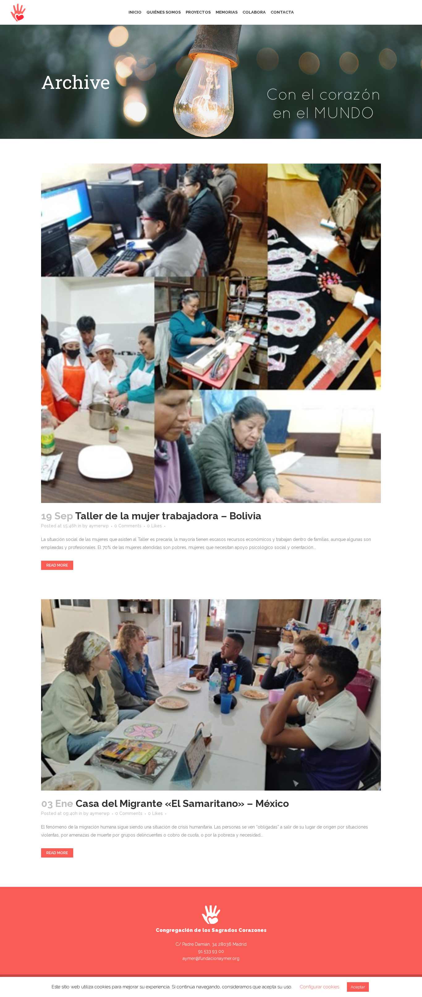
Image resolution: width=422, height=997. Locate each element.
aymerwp (99, 525)
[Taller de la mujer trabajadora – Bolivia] (211, 333)
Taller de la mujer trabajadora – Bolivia (168, 515)
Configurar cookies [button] (319, 987)
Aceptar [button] (358, 987)
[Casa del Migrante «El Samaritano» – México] (211, 695)
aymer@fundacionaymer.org (211, 958)
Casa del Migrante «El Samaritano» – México (182, 803)
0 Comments (127, 525)
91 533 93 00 (211, 951)
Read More (57, 565)
